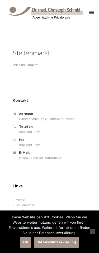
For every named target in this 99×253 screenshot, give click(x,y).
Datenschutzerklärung (56, 242)
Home (20, 200)
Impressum (24, 210)
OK (25, 242)
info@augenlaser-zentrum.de (40, 158)
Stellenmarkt (25, 205)
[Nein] (92, 231)
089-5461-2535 (29, 132)
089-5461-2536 (29, 145)
